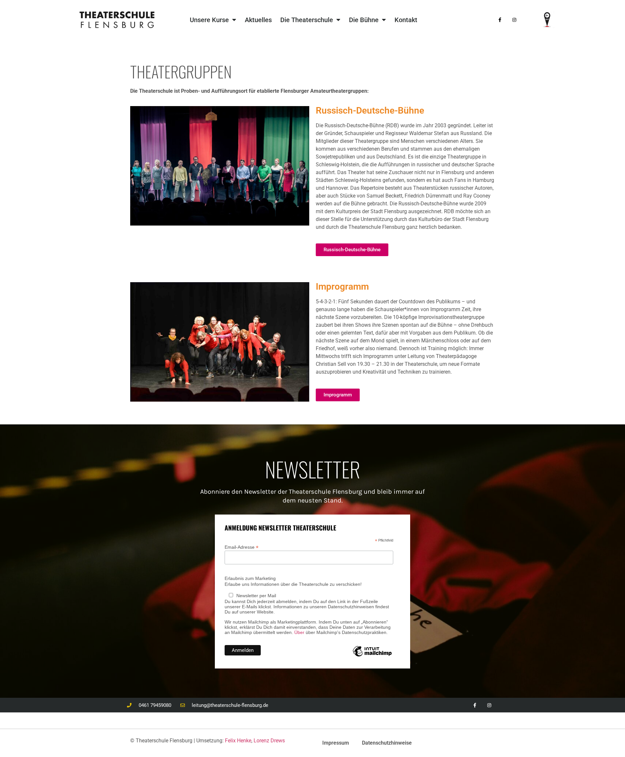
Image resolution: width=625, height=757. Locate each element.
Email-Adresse (241, 547)
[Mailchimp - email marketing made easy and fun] (372, 656)
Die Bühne (364, 20)
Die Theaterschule (306, 20)
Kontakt (406, 20)
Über (299, 632)
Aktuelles (258, 20)
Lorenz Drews (269, 740)
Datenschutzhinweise (387, 743)
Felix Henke (238, 740)
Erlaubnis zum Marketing (250, 578)
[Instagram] (514, 20)
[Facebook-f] (500, 20)
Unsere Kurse (209, 20)
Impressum (335, 743)
